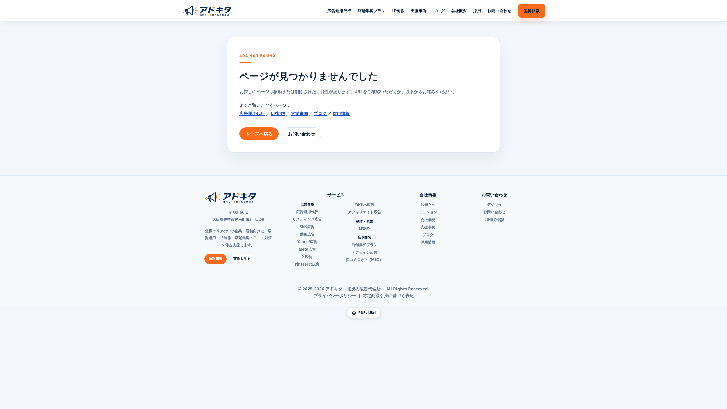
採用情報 (341, 113)
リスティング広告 (307, 219)
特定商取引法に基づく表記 (388, 295)
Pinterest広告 (307, 264)
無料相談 (532, 10)
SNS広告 (307, 226)
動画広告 (307, 234)
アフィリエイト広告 (364, 211)
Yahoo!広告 (307, 241)
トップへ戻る (259, 134)
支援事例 (419, 10)
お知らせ (428, 204)
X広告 (307, 256)
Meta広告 (307, 249)
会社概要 (459, 10)
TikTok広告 (364, 204)
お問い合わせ (499, 10)
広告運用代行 (339, 10)
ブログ (439, 10)
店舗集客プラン (371, 10)
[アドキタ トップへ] (207, 10)
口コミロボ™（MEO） (364, 259)
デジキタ (494, 204)
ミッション (428, 211)
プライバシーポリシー (335, 295)
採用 (477, 10)
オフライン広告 (364, 252)
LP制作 (398, 10)
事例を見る (241, 258)
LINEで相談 (494, 219)
